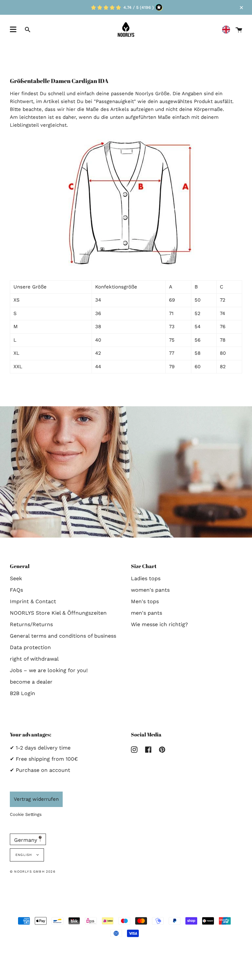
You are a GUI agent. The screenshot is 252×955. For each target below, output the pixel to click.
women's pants (150, 590)
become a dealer (31, 682)
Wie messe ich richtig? (159, 624)
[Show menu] (13, 29)
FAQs (16, 590)
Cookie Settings (26, 814)
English (24, 855)
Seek (16, 578)
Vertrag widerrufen (36, 799)
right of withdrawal (34, 659)
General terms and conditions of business (63, 636)
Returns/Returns (31, 624)
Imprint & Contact (33, 601)
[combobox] (228, 30)
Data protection (30, 647)
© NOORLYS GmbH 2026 (32, 871)
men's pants (146, 613)
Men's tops (145, 601)
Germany (26, 840)
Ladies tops (145, 578)
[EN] (228, 30)
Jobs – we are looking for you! (49, 670)
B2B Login (22, 693)
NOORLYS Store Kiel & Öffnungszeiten (58, 613)
